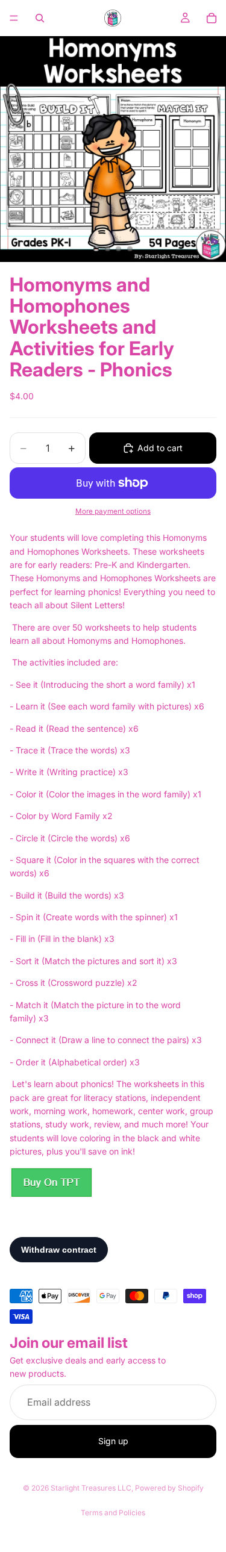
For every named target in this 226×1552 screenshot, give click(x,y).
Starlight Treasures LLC (91, 1487)
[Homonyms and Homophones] (51, 1182)
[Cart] (211, 18)
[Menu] (14, 18)
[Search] (40, 18)
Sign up (113, 1441)
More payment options (113, 511)
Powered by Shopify (169, 1487)
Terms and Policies (113, 1512)
